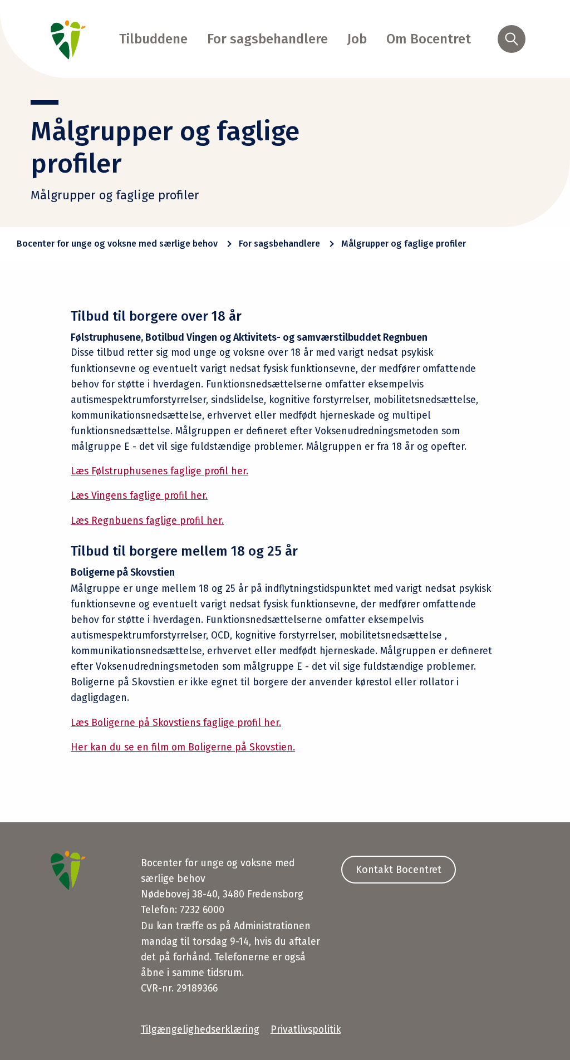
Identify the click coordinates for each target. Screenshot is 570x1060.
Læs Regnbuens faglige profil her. (147, 521)
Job (357, 39)
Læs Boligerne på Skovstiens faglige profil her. (176, 723)
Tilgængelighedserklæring (200, 1030)
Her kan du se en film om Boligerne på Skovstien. (183, 747)
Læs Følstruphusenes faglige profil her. (159, 471)
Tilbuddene (153, 39)
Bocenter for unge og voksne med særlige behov (117, 243)
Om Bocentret (428, 39)
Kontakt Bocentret (398, 869)
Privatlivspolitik (306, 1030)
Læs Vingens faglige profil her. (139, 496)
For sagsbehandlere (267, 39)
